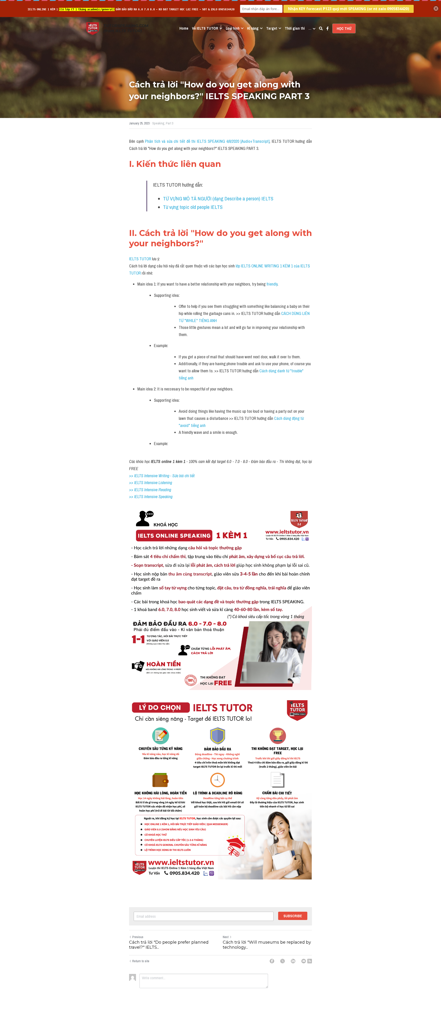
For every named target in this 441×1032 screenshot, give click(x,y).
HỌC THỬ (344, 28)
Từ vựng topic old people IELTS (193, 207)
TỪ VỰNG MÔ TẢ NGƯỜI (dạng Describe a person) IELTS (218, 198)
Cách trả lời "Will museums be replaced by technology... (267, 945)
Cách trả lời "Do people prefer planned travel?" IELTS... (169, 945)
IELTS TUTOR (140, 259)
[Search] (321, 28)
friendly (271, 284)
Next (226, 937)
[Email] (303, 961)
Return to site (140, 961)
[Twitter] (282, 961)
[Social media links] (327, 28)
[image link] (92, 28)
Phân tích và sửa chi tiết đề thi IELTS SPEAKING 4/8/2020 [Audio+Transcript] (207, 141)
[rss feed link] (309, 961)
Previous (137, 937)
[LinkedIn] (293, 961)
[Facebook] (272, 961)
